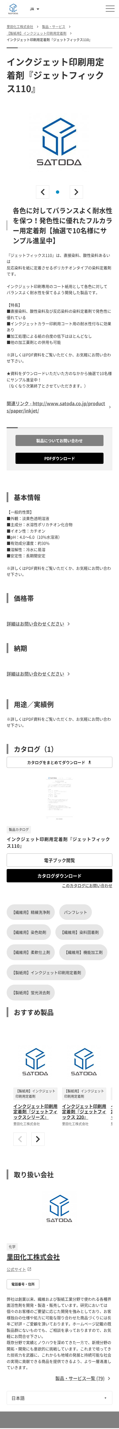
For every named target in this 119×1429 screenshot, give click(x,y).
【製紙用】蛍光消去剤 (30, 992)
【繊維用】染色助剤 (28, 932)
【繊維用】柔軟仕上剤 (30, 952)
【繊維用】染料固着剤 (79, 932)
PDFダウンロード (59, 458)
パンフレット (75, 912)
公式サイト (16, 1269)
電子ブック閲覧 (59, 860)
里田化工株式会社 (33, 1257)
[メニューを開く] (110, 8)
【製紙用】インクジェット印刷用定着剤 (46, 972)
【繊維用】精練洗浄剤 (30, 912)
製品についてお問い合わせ (59, 440)
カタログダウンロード (59, 875)
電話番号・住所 (23, 1284)
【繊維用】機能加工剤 (83, 952)
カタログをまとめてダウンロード (56, 762)
